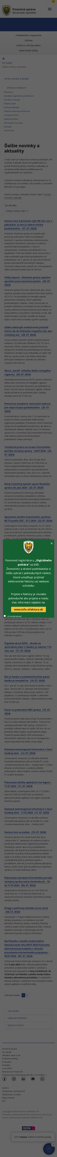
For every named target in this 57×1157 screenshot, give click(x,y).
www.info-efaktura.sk (28, 609)
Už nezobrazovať (14, 616)
